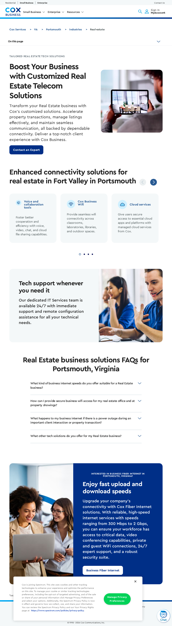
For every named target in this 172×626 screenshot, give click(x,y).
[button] (140, 12)
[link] (26, 149)
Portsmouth (53, 29)
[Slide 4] (92, 253)
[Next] (153, 182)
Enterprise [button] (54, 12)
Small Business (26, 3)
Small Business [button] (32, 12)
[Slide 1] (80, 253)
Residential (10, 3)
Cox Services (17, 29)
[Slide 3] (88, 253)
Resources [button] (73, 12)
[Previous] (142, 182)
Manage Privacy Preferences (117, 599)
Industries (75, 29)
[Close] (135, 581)
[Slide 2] (84, 253)
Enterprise (42, 3)
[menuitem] (34, 12)
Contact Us (159, 3)
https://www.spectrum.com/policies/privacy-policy (57, 611)
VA (36, 29)
